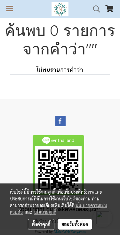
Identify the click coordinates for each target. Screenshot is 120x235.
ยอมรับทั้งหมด (74, 224)
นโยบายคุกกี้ (45, 212)
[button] (94, 8)
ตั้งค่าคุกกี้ (41, 224)
